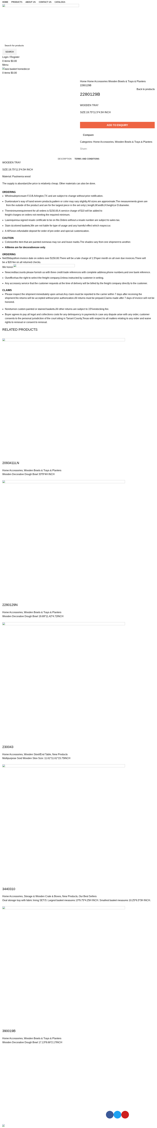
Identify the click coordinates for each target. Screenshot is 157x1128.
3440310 (8, 889)
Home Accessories (97, 81)
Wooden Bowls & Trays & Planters (127, 81)
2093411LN (10, 463)
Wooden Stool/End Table (37, 754)
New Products (60, 754)
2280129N (10, 605)
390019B (9, 1031)
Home (83, 81)
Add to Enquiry (117, 125)
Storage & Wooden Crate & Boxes (42, 896)
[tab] (64, 159)
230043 (7, 747)
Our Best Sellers (88, 896)
